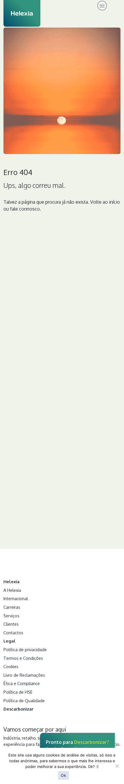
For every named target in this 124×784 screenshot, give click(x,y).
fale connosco (25, 209)
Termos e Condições (23, 658)
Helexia (11, 581)
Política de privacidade (25, 649)
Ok (63, 775)
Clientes (11, 624)
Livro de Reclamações (24, 675)
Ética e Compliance (21, 683)
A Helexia (12, 590)
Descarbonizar (18, 708)
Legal (9, 640)
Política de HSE (18, 691)
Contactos (13, 632)
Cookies (10, 666)
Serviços (11, 615)
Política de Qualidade (24, 700)
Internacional (15, 598)
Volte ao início (105, 202)
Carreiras (11, 607)
